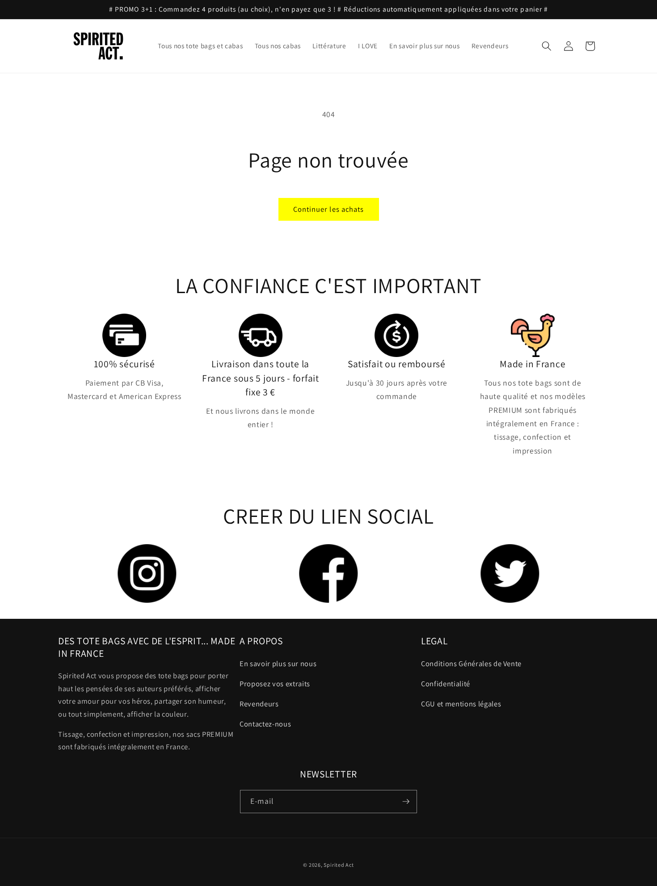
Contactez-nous (265, 724)
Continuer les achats (328, 209)
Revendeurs (259, 704)
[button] (546, 46)
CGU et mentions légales (461, 704)
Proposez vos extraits (275, 684)
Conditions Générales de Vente (471, 663)
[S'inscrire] (406, 801)
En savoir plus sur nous (278, 663)
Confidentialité (445, 684)
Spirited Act (339, 864)
